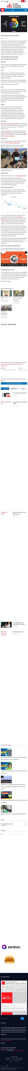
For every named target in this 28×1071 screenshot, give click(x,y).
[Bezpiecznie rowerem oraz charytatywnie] (6, 512)
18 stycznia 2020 (16, 633)
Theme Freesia (20, 1068)
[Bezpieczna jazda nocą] (6, 631)
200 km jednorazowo (21, 175)
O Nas (11, 1061)
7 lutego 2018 (15, 626)
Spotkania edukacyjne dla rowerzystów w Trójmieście (18, 299)
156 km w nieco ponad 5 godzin (12, 142)
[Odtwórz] (2, 265)
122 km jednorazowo (8, 132)
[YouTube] (23, 1)
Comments (14, 388)
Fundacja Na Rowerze (18, 1059)
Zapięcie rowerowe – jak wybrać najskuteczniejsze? (13, 813)
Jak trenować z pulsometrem (20, 393)
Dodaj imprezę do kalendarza (14, 383)
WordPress (3, 1069)
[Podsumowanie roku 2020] (6, 293)
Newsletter (7, 1059)
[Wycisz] (23, 265)
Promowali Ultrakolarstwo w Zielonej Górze (5, 313)
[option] (14, 1001)
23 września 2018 (16, 405)
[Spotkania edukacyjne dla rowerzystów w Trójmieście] (18, 293)
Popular (5, 388)
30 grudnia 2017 (5, 38)
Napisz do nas (4, 1050)
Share (24, 990)
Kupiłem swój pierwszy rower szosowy (10, 123)
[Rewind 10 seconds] (7, 988)
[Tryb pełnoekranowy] (25, 265)
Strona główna (14, 1056)
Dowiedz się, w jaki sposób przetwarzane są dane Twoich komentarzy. (13, 364)
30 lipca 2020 (15, 516)
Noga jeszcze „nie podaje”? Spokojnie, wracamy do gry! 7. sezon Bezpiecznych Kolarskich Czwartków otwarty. (13, 786)
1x (9, 987)
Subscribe (19, 990)
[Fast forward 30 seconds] (12, 988)
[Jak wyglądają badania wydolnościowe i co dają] (6, 622)
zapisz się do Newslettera (6, 1040)
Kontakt (16, 1061)
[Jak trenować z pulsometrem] (6, 392)
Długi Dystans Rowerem (6, 1068)
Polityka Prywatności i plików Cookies (13, 1058)
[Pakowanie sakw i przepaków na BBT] (6, 402)
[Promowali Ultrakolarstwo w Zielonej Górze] (6, 308)
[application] (14, 258)
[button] (14, 259)
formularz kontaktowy (18, 1050)
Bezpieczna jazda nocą (18, 631)
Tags (23, 388)
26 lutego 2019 (15, 395)
